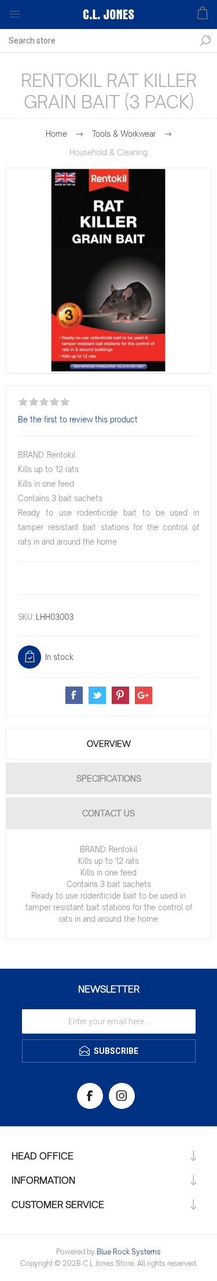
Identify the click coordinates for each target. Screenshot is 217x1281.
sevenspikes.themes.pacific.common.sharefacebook (74, 695)
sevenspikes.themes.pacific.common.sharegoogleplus (143, 695)
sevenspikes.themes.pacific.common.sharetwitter (97, 695)
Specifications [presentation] (108, 778)
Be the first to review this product (78, 419)
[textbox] (97, 40)
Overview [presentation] (109, 744)
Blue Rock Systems (129, 1251)
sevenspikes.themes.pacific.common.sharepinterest (120, 695)
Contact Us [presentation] (108, 813)
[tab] (108, 744)
